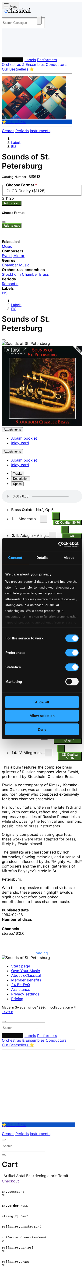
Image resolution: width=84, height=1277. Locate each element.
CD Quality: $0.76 (67, 522)
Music (7, 246)
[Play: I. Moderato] (43, 518)
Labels (30, 59)
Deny (42, 729)
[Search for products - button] (39, 20)
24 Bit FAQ (20, 984)
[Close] (4, 340)
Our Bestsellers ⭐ (18, 69)
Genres (8, 130)
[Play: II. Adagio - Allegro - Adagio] (52, 535)
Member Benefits (26, 980)
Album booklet (24, 438)
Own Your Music (25, 970)
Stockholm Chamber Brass (25, 274)
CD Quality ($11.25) (29, 190)
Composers (12, 59)
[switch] (72, 652)
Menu (13, 6)
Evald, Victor (13, 255)
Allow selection (42, 716)
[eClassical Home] (41, 11)
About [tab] (69, 557)
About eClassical (26, 975)
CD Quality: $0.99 (68, 739)
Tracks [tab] (17, 473)
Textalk (7, 1012)
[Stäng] (4, 222)
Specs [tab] (17, 484)
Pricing (17, 998)
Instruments (40, 130)
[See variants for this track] (56, 516)
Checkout (10, 1181)
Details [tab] (42, 557)
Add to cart (12, 203)
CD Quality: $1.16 (70, 756)
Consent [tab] (15, 557)
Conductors (56, 64)
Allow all (42, 702)
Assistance (20, 989)
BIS (13, 146)
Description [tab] (20, 478)
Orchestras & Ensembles (23, 64)
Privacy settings (25, 994)
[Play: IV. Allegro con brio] (48, 752)
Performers (47, 59)
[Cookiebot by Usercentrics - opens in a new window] (59, 545)
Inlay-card (20, 443)
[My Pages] (8, 50)
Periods (22, 130)
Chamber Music (15, 265)
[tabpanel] (42, 834)
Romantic (10, 283)
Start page (20, 966)
